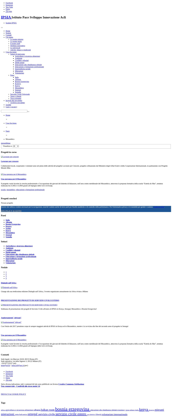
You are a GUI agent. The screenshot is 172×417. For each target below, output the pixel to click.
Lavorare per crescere (9, 161)
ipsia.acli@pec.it (18, 365)
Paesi (12, 75)
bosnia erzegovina (72, 409)
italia (137, 410)
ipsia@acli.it (5, 365)
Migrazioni (19, 71)
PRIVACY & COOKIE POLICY (13, 394)
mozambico (11, 190)
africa (3, 410)
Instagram (9, 5)
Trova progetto (15, 98)
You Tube (9, 7)
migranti (159, 409)
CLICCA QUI (159, 207)
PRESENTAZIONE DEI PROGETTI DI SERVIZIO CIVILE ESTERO (30, 300)
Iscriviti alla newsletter (14, 101)
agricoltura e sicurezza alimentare (19, 410)
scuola (3, 190)
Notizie (8, 33)
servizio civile (47, 414)
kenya (144, 409)
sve (88, 414)
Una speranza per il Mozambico (13, 179)
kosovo (152, 410)
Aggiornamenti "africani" (11, 318)
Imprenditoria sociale (22, 69)
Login (9, 11)
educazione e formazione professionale (30, 190)
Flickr (8, 9)
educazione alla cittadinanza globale (103, 410)
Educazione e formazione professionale (29, 67)
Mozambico (19, 88)
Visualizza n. (8, 146)
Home (8, 31)
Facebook (9, 3)
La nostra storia (16, 41)
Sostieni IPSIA (11, 23)
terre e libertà (96, 414)
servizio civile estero (71, 414)
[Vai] (28, 111)
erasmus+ (121, 410)
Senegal (18, 90)
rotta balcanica (21, 414)
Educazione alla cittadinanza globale (28, 65)
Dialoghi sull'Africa (8, 283)
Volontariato (19, 73)
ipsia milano (130, 410)
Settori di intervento (17, 54)
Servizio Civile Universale (20, 94)
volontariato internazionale (114, 414)
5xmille (8, 105)
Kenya (17, 86)
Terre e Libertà (15, 96)
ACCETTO (17, 211)
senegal (33, 414)
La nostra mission (16, 39)
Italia (17, 77)
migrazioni (8, 414)
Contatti (8, 35)
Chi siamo (9, 37)
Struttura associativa (17, 46)
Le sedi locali (15, 48)
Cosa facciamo (11, 52)
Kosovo (18, 84)
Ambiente (18, 58)
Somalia (18, 92)
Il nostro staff (15, 44)
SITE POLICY (6, 211)
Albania (18, 79)
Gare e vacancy (11, 107)
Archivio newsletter (17, 103)
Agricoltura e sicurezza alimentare (27, 56)
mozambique (5, 143)
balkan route (48, 409)
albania (37, 410)
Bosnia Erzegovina (22, 82)
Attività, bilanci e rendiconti (20, 50)
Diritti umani (19, 63)
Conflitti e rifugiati (22, 60)
